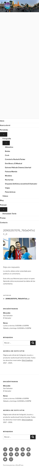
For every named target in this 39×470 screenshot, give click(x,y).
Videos (5, 196)
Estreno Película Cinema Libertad (18, 168)
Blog (2, 200)
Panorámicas (10, 192)
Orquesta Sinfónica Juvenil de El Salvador (21, 184)
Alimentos (9, 147)
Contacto (4, 223)
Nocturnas (9, 180)
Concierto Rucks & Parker (15, 159)
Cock (7, 155)
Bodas (7, 151)
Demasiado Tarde (9, 214)
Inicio (2, 121)
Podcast (3, 205)
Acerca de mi (5, 125)
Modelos (8, 176)
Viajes (7, 188)
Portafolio (4, 130)
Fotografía (6, 139)
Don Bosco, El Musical (13, 163)
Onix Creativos (27, 360)
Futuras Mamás (11, 172)
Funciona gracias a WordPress (13, 465)
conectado (23, 271)
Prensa (3, 218)
